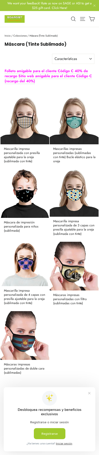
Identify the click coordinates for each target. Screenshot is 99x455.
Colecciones (20, 35)
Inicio (8, 35)
